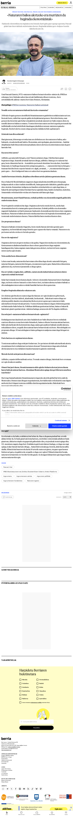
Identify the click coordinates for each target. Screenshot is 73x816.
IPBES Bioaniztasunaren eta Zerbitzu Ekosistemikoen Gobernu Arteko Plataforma (30, 471)
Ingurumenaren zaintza (24, 476)
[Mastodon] (40, 788)
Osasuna (68, 7)
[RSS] (28, 788)
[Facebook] (15, 788)
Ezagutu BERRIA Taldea (7, 755)
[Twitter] (11, 788)
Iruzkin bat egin (8, 497)
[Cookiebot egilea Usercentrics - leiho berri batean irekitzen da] (62, 389)
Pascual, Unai (7, 467)
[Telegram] (7, 788)
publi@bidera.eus (13, 748)
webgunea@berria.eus (14, 746)
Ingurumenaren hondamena (12, 481)
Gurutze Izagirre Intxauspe (15, 81)
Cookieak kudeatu (61, 420)
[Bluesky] (36, 788)
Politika (43, 7)
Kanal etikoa (4, 775)
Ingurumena (7, 476)
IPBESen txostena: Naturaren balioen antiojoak (30, 105)
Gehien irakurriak (10, 570)
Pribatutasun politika (6, 770)
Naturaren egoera (33, 481)
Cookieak (3, 771)
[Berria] (6, 739)
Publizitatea (4, 758)
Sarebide (3, 763)
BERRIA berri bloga (6, 757)
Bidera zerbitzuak (6, 780)
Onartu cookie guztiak (59, 426)
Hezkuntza (59, 7)
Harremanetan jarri (6, 750)
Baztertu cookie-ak (13, 426)
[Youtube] (24, 788)
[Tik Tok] (32, 788)
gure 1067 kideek (14, 398)
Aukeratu (35, 426)
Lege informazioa (6, 768)
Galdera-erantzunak (6, 760)
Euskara (51, 7)
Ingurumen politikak (43, 476)
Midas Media (4, 782)
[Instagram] (19, 788)
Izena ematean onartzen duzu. (36, 702)
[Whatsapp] (3, 788)
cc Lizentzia (4, 773)
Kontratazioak (4, 761)
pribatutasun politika (36, 702)
